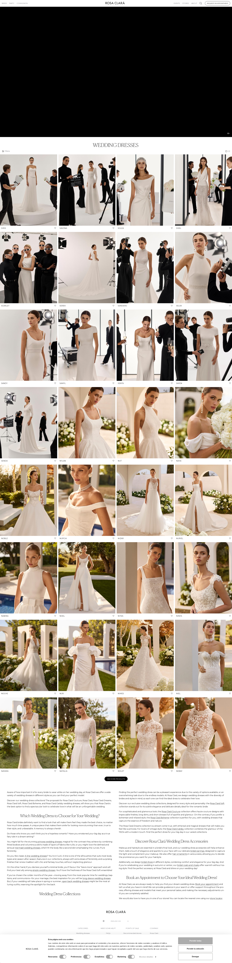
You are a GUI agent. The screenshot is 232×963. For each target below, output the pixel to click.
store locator (216, 898)
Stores (185, 3)
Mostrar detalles (146, 957)
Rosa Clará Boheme (159, 818)
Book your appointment (207, 884)
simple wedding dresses (43, 870)
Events (177, 3)
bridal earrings (197, 851)
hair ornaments (179, 854)
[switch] (86, 957)
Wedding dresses (83, 933)
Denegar (195, 957)
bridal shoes (147, 862)
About (194, 3)
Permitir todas (195, 941)
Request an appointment (217, 3)
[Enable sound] (228, 133)
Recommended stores (132, 933)
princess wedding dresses (49, 842)
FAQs (108, 933)
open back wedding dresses (75, 881)
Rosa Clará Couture (171, 811)
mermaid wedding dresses (27, 848)
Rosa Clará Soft (217, 803)
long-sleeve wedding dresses (97, 878)
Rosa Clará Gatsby (175, 829)
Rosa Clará (154, 933)
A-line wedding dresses (36, 856)
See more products (116, 779)
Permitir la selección (195, 949)
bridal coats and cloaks (188, 865)
